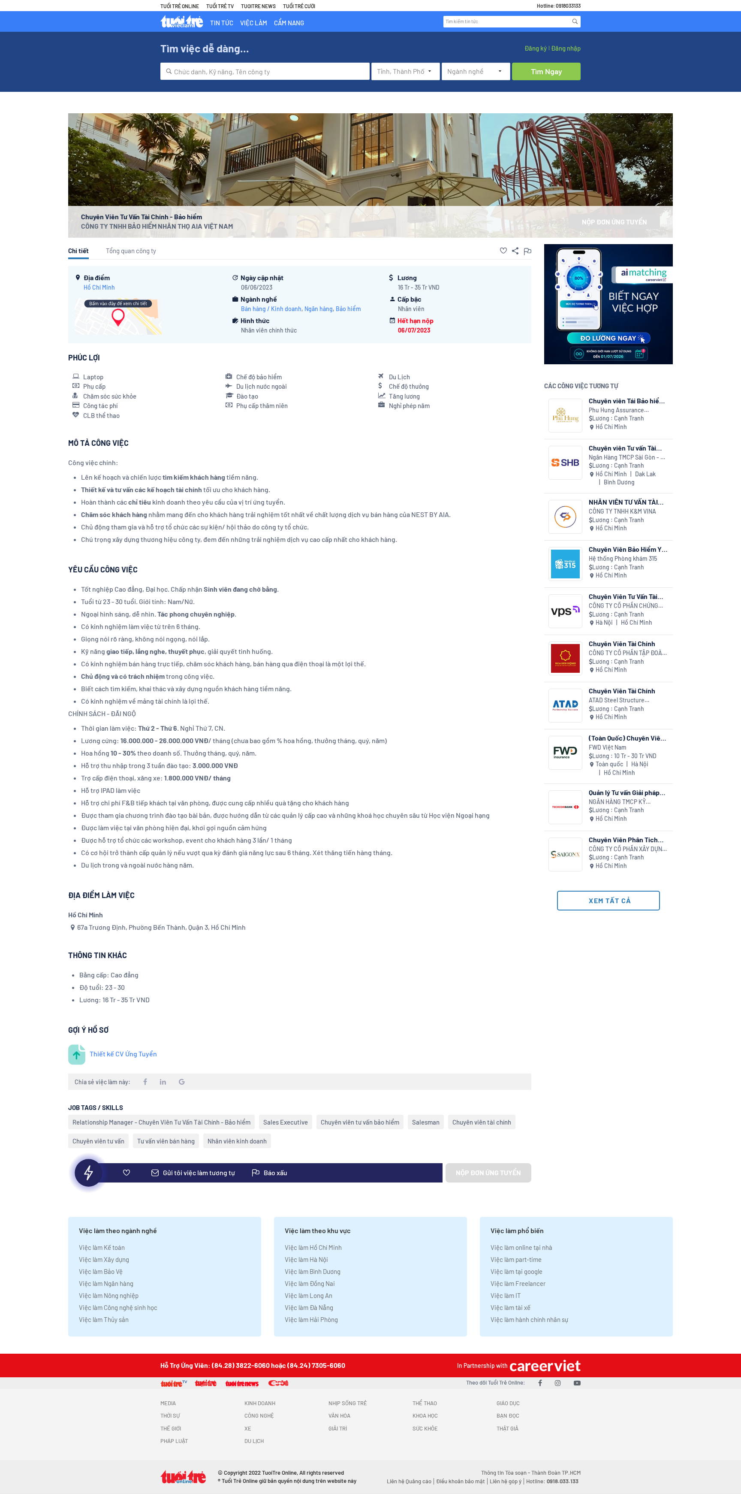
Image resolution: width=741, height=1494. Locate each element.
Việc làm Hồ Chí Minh (313, 1247)
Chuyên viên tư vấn (98, 1141)
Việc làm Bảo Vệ (101, 1271)
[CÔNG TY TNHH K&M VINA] (565, 516)
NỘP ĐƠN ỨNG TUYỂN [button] (614, 222)
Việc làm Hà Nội (306, 1259)
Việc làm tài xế (510, 1307)
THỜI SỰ (170, 1415)
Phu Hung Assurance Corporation (616, 410)
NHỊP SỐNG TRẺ (347, 1403)
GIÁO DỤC (508, 1403)
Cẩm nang (289, 23)
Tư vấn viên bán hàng (166, 1141)
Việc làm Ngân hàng (106, 1283)
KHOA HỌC (425, 1415)
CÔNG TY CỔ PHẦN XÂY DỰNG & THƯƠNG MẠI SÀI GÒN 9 (627, 849)
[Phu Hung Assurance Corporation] (565, 415)
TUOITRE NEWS (258, 6)
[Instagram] (558, 1383)
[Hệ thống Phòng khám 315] (565, 564)
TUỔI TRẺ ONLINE (179, 6)
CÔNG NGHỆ (259, 1415)
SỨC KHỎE (425, 1428)
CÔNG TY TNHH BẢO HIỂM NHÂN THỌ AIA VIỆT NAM (157, 226)
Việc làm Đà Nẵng (309, 1307)
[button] (503, 250)
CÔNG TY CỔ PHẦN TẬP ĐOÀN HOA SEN (627, 653)
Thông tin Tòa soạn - (506, 1472)
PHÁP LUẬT (174, 1440)
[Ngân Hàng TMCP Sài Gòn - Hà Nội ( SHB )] (565, 462)
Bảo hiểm (348, 308)
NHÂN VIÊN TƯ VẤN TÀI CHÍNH (623, 502)
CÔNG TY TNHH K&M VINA (622, 511)
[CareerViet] (544, 1365)
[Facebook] (540, 1383)
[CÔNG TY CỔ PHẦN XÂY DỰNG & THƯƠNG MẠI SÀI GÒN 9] (565, 854)
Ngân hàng (318, 308)
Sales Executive (285, 1122)
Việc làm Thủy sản (104, 1319)
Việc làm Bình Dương (312, 1271)
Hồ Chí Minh (99, 287)
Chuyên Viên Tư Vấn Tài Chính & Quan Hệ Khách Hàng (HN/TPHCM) (624, 596)
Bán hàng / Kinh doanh (271, 308)
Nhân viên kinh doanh (237, 1141)
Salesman (426, 1122)
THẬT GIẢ (507, 1428)
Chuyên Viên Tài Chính (622, 643)
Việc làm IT (506, 1295)
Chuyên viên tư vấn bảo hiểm (360, 1122)
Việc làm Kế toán (102, 1247)
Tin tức (221, 23)
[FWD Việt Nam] (565, 752)
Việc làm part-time (516, 1259)
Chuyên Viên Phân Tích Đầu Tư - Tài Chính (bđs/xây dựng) (623, 839)
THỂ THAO (425, 1403)
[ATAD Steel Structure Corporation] (565, 705)
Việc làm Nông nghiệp (109, 1295)
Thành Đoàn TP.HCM (556, 1472)
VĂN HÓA (339, 1415)
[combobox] (265, 71)
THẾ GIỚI (170, 1428)
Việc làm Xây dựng (104, 1259)
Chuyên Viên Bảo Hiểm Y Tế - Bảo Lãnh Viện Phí (625, 549)
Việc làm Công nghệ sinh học (118, 1307)
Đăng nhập (566, 48)
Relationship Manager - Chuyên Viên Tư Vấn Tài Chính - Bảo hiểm (161, 1122)
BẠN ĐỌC (508, 1415)
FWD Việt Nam (608, 747)
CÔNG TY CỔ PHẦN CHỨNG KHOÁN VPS (623, 606)
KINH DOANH (259, 1403)
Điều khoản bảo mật (460, 1481)
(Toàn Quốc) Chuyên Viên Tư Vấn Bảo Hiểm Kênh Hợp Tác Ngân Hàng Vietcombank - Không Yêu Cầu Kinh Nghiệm (628, 738)
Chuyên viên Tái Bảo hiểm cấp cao (627, 400)
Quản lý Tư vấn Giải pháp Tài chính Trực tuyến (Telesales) (624, 792)
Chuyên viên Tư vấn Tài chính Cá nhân (622, 448)
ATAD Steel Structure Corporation (617, 700)
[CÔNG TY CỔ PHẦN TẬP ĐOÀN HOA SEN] (565, 658)
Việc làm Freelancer (518, 1283)
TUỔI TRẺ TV (220, 6)
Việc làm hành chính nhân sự (529, 1319)
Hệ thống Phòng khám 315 (623, 558)
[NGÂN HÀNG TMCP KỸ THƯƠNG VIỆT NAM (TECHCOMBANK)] (565, 807)
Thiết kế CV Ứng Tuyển (123, 1053)
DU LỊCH (254, 1440)
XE (247, 1428)
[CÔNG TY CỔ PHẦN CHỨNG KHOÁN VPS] (565, 611)
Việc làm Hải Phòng (311, 1319)
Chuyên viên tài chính (481, 1122)
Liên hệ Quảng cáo (409, 1481)
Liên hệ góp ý (505, 1481)
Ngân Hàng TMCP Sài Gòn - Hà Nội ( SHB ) (628, 458)
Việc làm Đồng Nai (310, 1283)
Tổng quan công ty (131, 250)
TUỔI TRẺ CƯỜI (299, 6)
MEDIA (168, 1403)
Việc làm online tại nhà (521, 1247)
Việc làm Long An (308, 1295)
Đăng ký (535, 48)
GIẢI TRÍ (337, 1428)
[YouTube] (577, 1383)
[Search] (575, 21)
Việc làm (253, 23)
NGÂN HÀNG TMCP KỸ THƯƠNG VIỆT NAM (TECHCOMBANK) (617, 802)
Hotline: (552, 1481)
